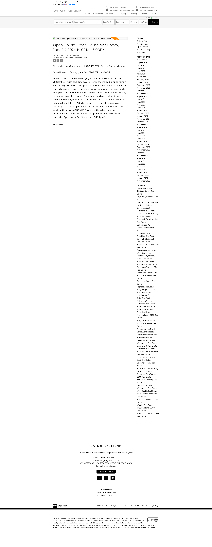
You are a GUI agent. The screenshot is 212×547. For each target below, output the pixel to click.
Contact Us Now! (106, 471)
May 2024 (141, 136)
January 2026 (142, 82)
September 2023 (143, 155)
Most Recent (142, 60)
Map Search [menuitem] (98, 14)
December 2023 (143, 147)
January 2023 (142, 178)
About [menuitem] (153, 14)
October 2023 (142, 152)
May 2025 (141, 105)
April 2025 (141, 107)
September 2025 (143, 93)
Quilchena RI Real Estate (147, 346)
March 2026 (142, 76)
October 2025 (142, 91)
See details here (117, 66)
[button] (106, 472)
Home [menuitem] (87, 14)
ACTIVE (148, 17)
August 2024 (142, 127)
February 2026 (143, 79)
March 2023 (142, 172)
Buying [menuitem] (123, 14)
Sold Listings (142, 52)
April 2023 (141, 169)
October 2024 (142, 121)
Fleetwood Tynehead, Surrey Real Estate (73, 57)
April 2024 (141, 138)
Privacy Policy (129, 506)
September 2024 (143, 124)
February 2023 (143, 175)
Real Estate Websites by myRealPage (147, 506)
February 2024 (143, 144)
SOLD (156, 17)
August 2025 (142, 96)
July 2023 (140, 161)
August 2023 (142, 158)
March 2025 (142, 110)
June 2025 (141, 102)
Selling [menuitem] (134, 14)
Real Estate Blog (143, 49)
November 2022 (143, 181)
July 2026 (140, 65)
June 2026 (141, 68)
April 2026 (141, 74)
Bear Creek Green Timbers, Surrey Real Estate (145, 191)
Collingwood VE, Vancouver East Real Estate (145, 228)
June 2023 (141, 164)
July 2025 (140, 99)
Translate (71, 4)
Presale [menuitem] (145, 14)
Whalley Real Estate (145, 405)
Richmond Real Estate (146, 349)
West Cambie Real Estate (147, 391)
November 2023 (143, 150)
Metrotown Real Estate (146, 306)
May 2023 (141, 167)
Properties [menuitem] (110, 14)
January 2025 (142, 116)
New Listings (142, 44)
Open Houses (142, 47)
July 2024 (140, 130)
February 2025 (143, 113)
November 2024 (143, 119)
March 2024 (142, 141)
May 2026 (141, 71)
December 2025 (143, 85)
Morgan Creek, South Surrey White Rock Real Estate (146, 323)
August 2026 (142, 62)
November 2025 (143, 88)
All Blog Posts (142, 41)
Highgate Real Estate (145, 287)
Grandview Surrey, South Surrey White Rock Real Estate (147, 276)
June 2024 (141, 133)
